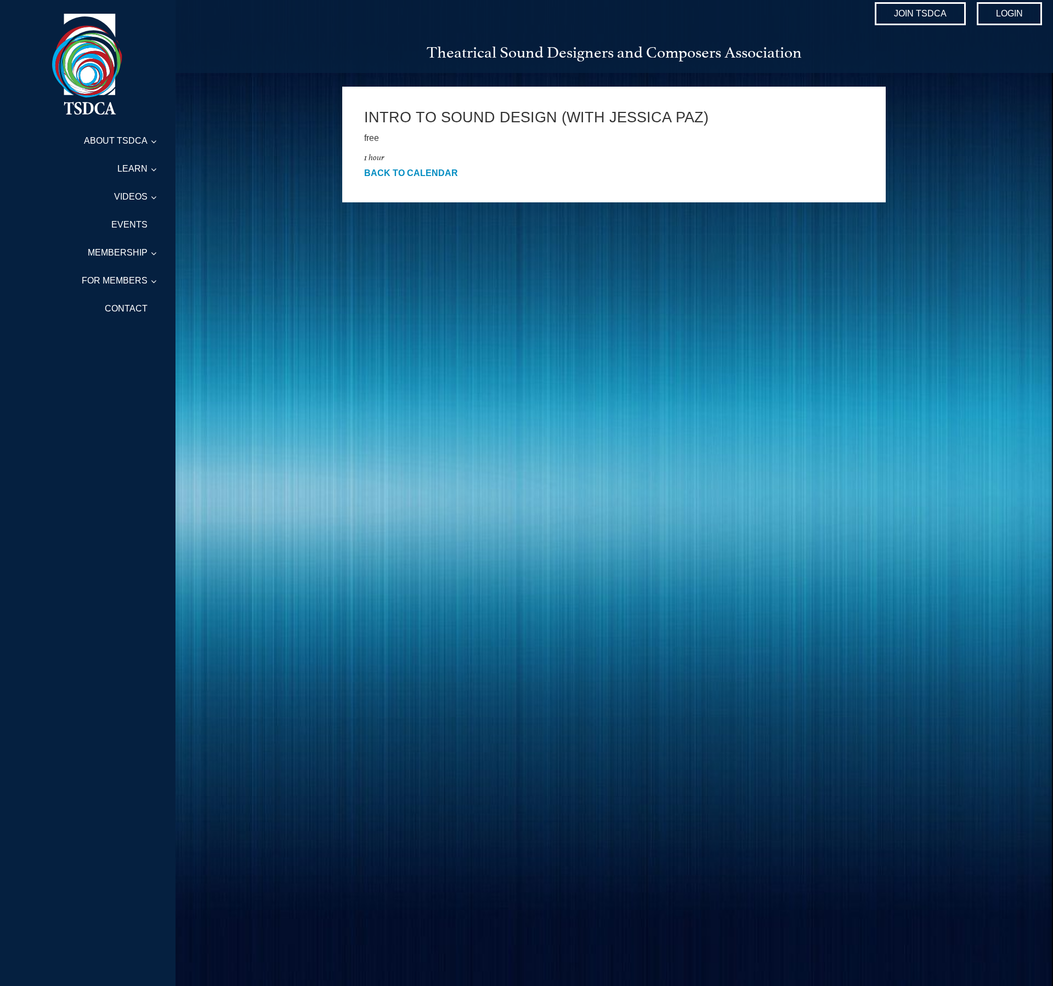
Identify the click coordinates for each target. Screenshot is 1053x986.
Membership (118, 252)
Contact (126, 308)
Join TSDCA (920, 13)
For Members (115, 280)
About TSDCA (116, 140)
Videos (131, 196)
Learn (132, 168)
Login (1009, 13)
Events (129, 224)
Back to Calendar (411, 173)
